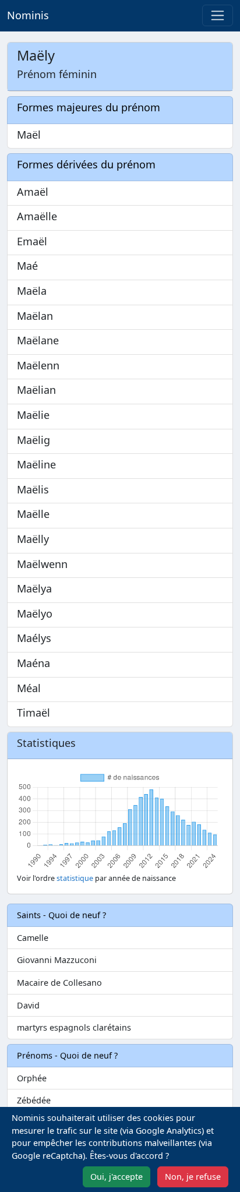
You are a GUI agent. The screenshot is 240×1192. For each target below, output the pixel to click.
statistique (75, 878)
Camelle (32, 937)
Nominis (28, 15)
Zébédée (34, 1100)
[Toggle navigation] (217, 15)
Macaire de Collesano (59, 982)
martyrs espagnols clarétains (74, 1027)
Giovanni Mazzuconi (57, 959)
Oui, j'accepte (116, 1176)
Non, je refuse (193, 1176)
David (28, 1005)
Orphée (32, 1078)
